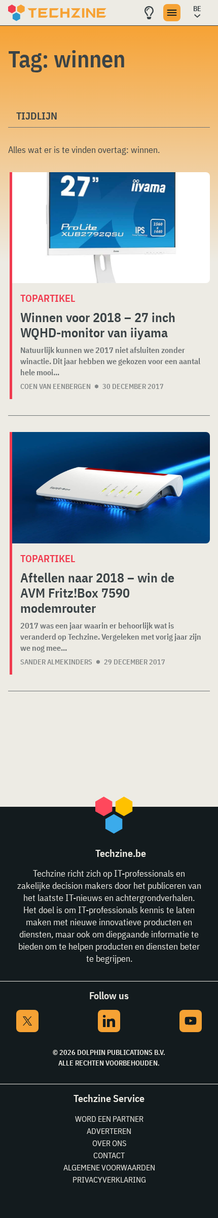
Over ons (109, 1143)
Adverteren (109, 1131)
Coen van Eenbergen (55, 386)
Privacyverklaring (109, 1179)
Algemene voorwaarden (109, 1167)
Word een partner (109, 1119)
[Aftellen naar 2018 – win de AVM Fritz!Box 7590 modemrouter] (111, 487)
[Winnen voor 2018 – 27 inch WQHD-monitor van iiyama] (111, 227)
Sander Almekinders (56, 661)
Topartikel (47, 298)
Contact (109, 1155)
